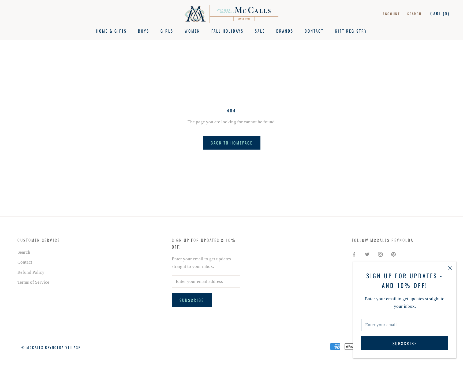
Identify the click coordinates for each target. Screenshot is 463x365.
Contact (314, 31)
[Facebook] (354, 254)
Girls (166, 31)
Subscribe (405, 343)
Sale (260, 31)
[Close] (449, 267)
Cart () (440, 13)
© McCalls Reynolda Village (51, 347)
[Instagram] (380, 254)
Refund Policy (30, 272)
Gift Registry (351, 31)
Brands (284, 31)
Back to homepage (232, 143)
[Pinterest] (393, 254)
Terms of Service (33, 282)
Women (192, 31)
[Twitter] (367, 254)
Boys (143, 31)
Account (391, 13)
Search (414, 13)
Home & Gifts (111, 31)
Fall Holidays (227, 31)
